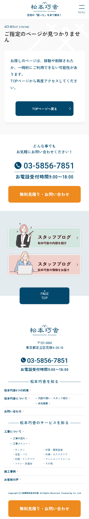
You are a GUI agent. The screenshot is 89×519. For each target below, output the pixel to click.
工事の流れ (19, 438)
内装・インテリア (25, 459)
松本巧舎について (15, 398)
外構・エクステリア (56, 454)
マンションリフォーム (57, 459)
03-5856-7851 (49, 166)
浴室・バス (21, 454)
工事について (13, 431)
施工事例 (10, 471)
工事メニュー (20, 443)
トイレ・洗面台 (23, 463)
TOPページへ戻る (44, 109)
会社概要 (43, 403)
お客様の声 (11, 479)
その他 (49, 463)
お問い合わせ (13, 411)
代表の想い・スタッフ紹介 (53, 398)
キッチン (20, 449)
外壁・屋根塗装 (54, 449)
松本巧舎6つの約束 (16, 390)
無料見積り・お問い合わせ (44, 508)
